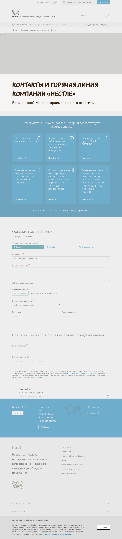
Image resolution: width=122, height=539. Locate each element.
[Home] (33, 12)
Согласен (103, 527)
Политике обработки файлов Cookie (57, 534)
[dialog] (61, 527)
